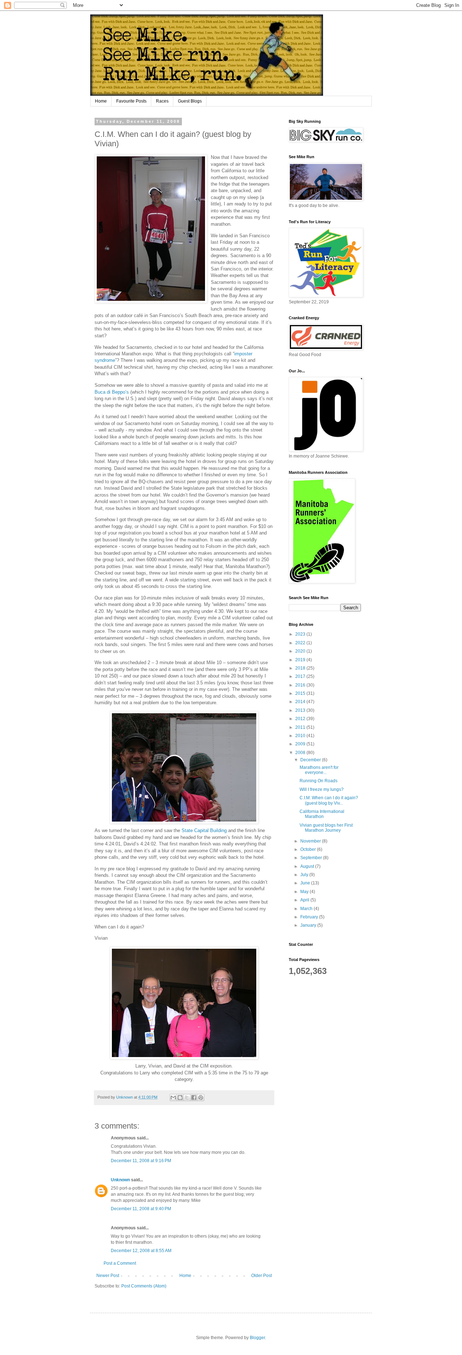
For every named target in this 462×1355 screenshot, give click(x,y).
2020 (300, 651)
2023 (300, 634)
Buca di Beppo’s (112, 392)
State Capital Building (205, 830)
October (308, 849)
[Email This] (173, 1097)
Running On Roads (318, 780)
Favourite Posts (131, 101)
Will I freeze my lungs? (322, 789)
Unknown (120, 1179)
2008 (300, 752)
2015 (300, 693)
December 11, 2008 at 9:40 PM (141, 1208)
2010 (300, 735)
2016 (300, 685)
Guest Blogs (190, 101)
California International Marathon (322, 814)
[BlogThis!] (180, 1097)
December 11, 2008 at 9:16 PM (141, 1160)
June (305, 883)
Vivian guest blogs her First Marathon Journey (326, 828)
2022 (300, 642)
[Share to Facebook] (193, 1097)
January (308, 925)
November (311, 841)
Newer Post (107, 1275)
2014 (300, 701)
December (311, 759)
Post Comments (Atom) (143, 1286)
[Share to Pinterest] (200, 1097)
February (309, 916)
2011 (300, 727)
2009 (300, 743)
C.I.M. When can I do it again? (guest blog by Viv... (329, 800)
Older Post (261, 1275)
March (307, 908)
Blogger (257, 1337)
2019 (300, 659)
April (305, 899)
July (304, 874)
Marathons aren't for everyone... (319, 770)
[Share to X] (187, 1097)
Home (101, 101)
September (311, 857)
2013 (300, 710)
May (305, 891)
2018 (300, 668)
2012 (300, 718)
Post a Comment (120, 1263)
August (307, 866)
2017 (300, 676)
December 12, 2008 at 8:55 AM (141, 1250)
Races (162, 101)
